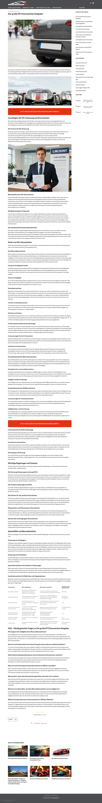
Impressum (47, 795)
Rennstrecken (56, 7)
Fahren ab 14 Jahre (28, 7)
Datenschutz (54, 795)
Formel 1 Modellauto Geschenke (39, 778)
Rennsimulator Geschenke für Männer (84, 48)
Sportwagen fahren (14, 7)
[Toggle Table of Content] (14, 719)
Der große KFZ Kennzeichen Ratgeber (83, 17)
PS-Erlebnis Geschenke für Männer (17, 758)
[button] (90, 3)
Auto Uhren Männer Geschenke (84, 32)
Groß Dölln (79, 68)
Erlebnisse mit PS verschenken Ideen (84, 53)
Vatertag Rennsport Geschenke (84, 39)
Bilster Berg (79, 65)
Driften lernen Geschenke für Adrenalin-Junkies (83, 35)
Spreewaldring (80, 90)
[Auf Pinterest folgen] (93, 3)
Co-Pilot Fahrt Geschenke (83, 29)
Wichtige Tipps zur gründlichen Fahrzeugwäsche (84, 22)
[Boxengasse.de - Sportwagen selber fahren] (18, 3)
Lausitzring (79, 74)
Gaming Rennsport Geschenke (84, 26)
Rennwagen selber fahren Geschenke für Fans (37, 759)
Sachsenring (79, 85)
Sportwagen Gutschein (43, 7)
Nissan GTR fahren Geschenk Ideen (83, 43)
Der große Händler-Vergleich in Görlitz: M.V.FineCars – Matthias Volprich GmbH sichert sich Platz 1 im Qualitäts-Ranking (17, 781)
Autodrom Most (80, 63)
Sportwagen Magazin (71, 7)
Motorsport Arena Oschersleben (84, 77)
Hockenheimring (80, 71)
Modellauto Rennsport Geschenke (61, 778)
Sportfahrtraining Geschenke (60, 758)
